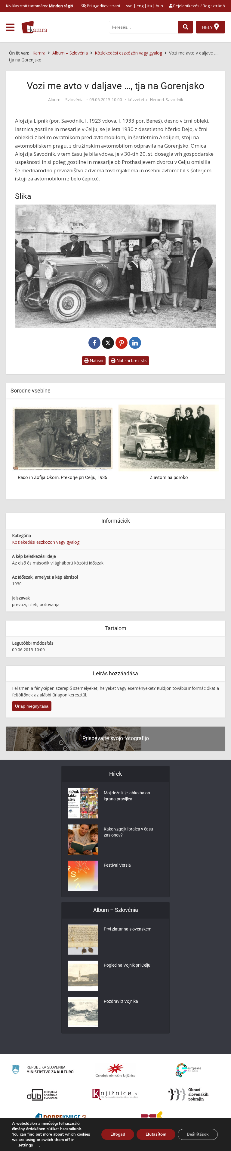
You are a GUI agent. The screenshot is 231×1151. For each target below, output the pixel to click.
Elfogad (117, 1134)
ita (149, 5)
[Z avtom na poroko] (169, 437)
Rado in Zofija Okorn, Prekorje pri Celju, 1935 (62, 477)
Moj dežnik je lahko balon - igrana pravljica (128, 795)
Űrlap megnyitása (31, 706)
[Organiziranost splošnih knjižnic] (115, 1070)
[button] (203, 449)
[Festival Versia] (83, 876)
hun (159, 5)
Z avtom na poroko (169, 477)
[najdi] (185, 27)
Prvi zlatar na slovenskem (127, 929)
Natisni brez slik (131, 360)
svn (129, 5)
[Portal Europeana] (188, 1070)
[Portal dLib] (42, 1094)
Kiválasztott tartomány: (39, 5)
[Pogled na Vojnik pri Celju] (83, 976)
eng (140, 5)
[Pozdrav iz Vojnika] (83, 1012)
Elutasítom (156, 1134)
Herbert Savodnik (166, 99)
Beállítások (198, 1134)
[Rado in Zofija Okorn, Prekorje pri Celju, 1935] (62, 437)
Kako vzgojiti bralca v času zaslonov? (128, 832)
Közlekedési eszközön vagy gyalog (45, 542)
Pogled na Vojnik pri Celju (127, 965)
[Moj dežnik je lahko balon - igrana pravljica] (83, 803)
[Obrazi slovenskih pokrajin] (188, 1094)
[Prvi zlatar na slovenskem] (83, 939)
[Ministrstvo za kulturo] (42, 1070)
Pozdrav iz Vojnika (121, 1001)
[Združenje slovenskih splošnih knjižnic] (115, 1095)
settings (25, 1145)
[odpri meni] (10, 27)
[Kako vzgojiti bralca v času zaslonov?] (83, 839)
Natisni (95, 360)
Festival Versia (117, 865)
